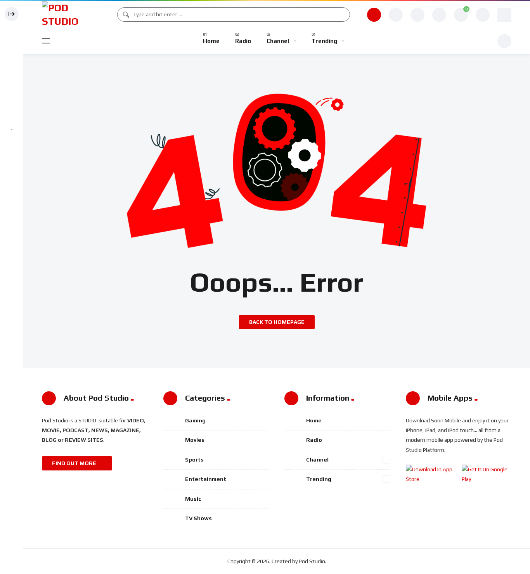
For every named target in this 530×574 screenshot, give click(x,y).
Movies (194, 440)
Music (193, 499)
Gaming (195, 420)
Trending (318, 479)
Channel (317, 459)
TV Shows (198, 518)
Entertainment (205, 479)
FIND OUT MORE (74, 463)
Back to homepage (277, 322)
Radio (314, 440)
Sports (194, 459)
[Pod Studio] (71, 14)
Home (314, 420)
